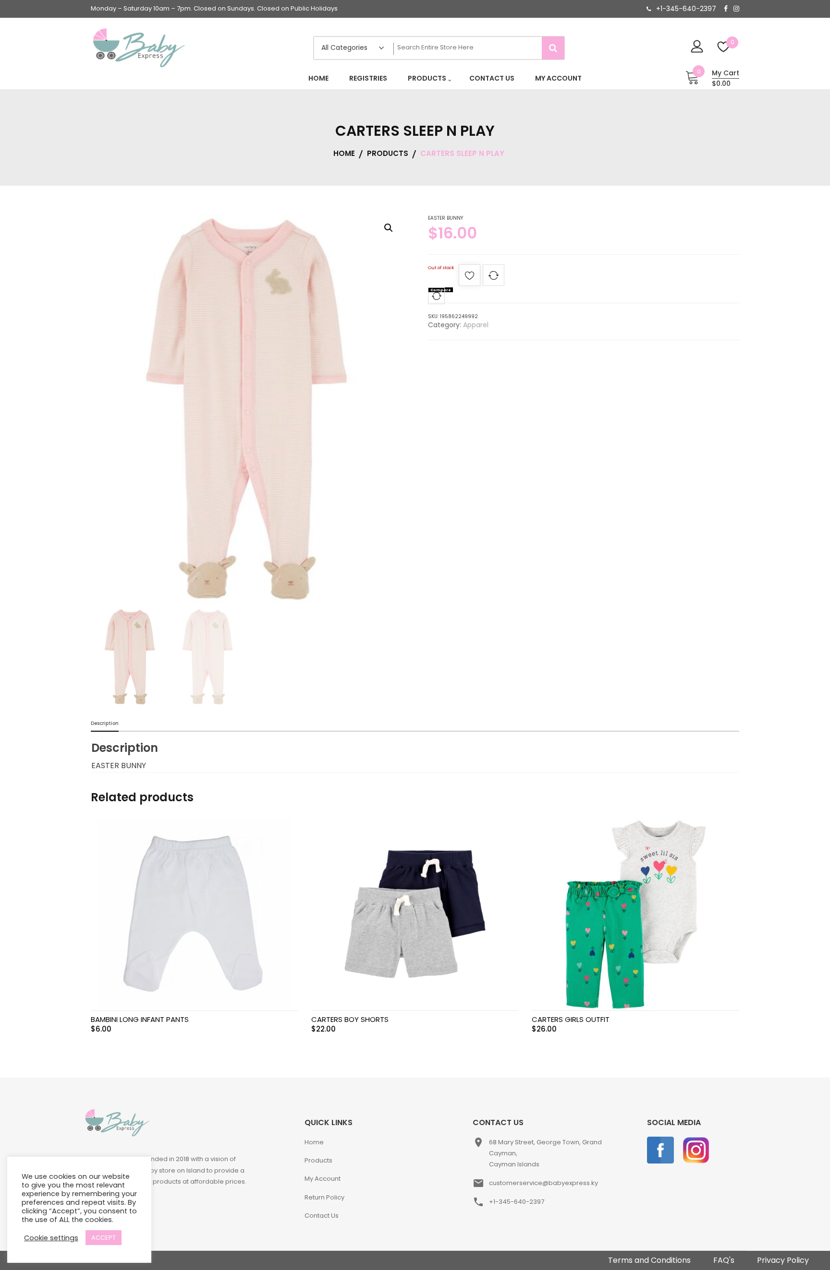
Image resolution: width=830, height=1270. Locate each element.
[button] (388, 228)
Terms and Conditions (649, 1260)
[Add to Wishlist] (469, 278)
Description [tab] (105, 723)
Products (318, 1160)
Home (314, 1142)
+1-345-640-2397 (686, 8)
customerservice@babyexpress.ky (543, 1182)
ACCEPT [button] (103, 1237)
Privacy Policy (783, 1260)
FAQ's (723, 1260)
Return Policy (324, 1197)
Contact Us (322, 1215)
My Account (323, 1178)
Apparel (475, 325)
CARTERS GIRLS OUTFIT (571, 1019)
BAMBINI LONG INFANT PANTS (140, 1019)
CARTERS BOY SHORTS (350, 1019)
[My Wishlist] (724, 47)
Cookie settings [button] (51, 1238)
